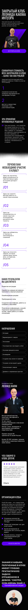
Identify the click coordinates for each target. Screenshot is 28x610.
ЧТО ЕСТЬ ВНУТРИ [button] (14, 543)
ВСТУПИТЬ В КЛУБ (14, 51)
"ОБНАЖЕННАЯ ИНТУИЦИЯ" (14, 585)
